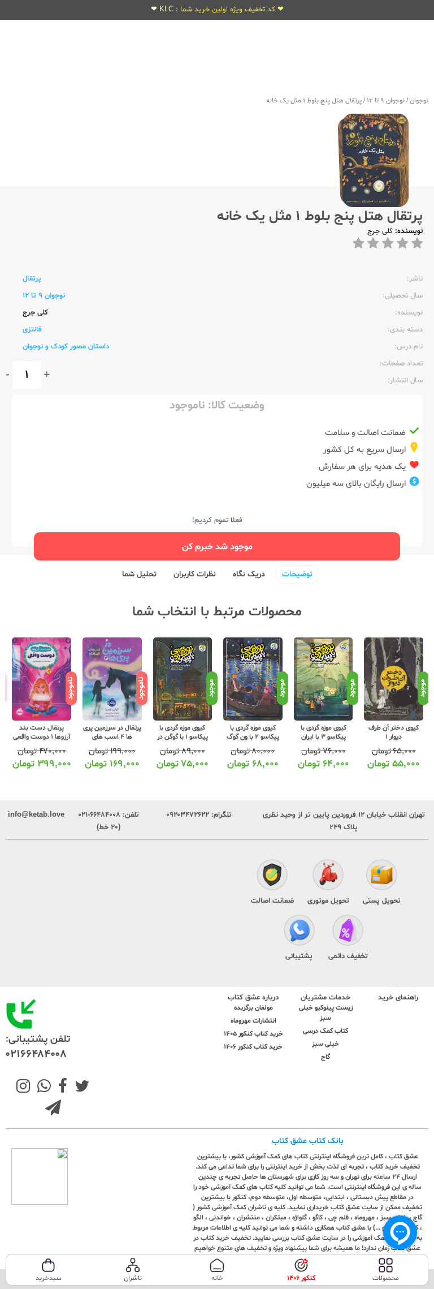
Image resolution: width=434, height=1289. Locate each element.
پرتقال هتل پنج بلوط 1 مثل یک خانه (314, 100)
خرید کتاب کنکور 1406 (253, 1046)
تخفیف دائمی (348, 956)
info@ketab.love (36, 815)
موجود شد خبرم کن (217, 547)
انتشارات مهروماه (253, 1020)
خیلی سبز (325, 1044)
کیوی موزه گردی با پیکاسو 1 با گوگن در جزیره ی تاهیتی (182, 737)
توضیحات (297, 574)
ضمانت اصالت (272, 901)
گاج (325, 1057)
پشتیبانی (299, 956)
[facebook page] (60, 1087)
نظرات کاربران (194, 574)
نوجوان (419, 100)
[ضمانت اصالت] (272, 877)
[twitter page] (79, 1087)
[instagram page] (23, 1087)
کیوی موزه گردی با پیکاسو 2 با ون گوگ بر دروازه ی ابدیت (253, 737)
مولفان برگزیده (253, 1007)
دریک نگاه (249, 574)
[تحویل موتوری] (328, 877)
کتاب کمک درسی (325, 1031)
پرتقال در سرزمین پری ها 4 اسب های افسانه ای (112, 737)
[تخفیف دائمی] (347, 932)
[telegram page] (53, 1109)
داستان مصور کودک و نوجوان (66, 347)
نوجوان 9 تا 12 (386, 100)
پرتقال (32, 279)
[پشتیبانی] (299, 932)
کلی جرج (380, 231)
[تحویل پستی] (381, 877)
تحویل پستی (382, 901)
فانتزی (32, 330)
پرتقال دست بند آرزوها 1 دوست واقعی (41, 732)
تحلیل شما (139, 574)
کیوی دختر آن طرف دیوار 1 (393, 732)
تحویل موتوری (328, 901)
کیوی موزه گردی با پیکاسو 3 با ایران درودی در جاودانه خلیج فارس (323, 741)
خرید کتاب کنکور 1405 (253, 1033)
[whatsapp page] (42, 1087)
